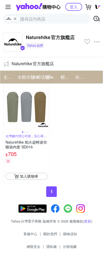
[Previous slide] (6, 107)
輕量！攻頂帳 (66, 77)
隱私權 (51, 246)
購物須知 (70, 233)
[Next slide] (46, 107)
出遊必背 (80, 77)
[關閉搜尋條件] (15, 18)
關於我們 (50, 233)
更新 (87, 221)
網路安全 (33, 246)
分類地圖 (70, 246)
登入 (74, 7)
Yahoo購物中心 (38, 7)
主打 (7, 77)
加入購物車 (29, 176)
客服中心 (30, 233)
